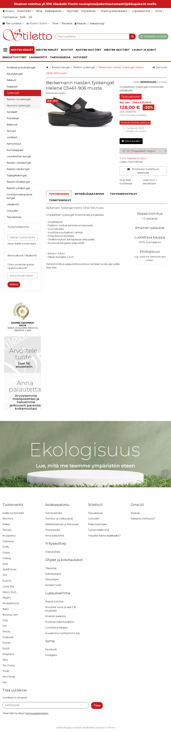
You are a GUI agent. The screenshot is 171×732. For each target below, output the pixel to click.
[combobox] (95, 36)
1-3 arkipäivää (149, 218)
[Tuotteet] (5, 50)
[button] (55, 93)
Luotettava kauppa (149, 237)
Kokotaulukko (132, 141)
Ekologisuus (150, 252)
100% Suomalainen (150, 242)
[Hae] (132, 36)
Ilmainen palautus (149, 228)
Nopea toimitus (150, 214)
